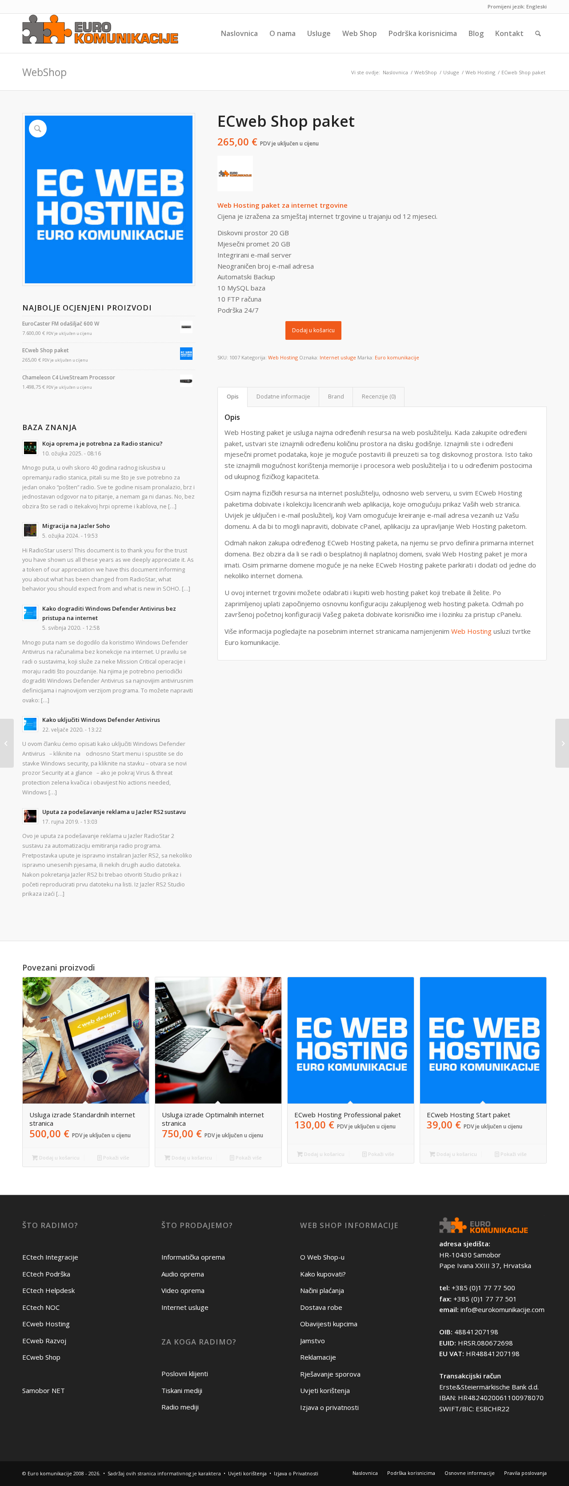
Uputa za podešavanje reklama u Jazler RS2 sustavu (114, 812)
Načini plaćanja (322, 1290)
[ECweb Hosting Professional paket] (7, 743)
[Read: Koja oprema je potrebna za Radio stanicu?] (30, 448)
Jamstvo (312, 1340)
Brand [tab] (336, 396)
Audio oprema (182, 1273)
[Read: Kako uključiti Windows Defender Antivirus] (30, 724)
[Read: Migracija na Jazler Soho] (30, 530)
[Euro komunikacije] (100, 33)
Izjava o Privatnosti (296, 1473)
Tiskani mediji (181, 1390)
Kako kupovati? (323, 1273)
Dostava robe (321, 1307)
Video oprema (182, 1290)
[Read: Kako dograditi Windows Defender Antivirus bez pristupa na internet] (30, 613)
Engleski (536, 6)
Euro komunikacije (397, 357)
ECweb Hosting (46, 1323)
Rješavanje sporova (330, 1373)
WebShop (44, 72)
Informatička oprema (193, 1256)
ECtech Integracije (50, 1256)
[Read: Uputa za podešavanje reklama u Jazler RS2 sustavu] (30, 816)
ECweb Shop (41, 1357)
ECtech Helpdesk (48, 1290)
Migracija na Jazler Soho (76, 526)
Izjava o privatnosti (329, 1407)
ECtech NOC (41, 1307)
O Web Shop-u (322, 1256)
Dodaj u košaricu (313, 330)
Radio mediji (180, 1406)
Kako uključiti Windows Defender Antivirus (101, 720)
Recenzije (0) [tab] (379, 396)
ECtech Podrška (46, 1273)
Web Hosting (283, 357)
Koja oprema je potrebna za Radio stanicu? (102, 443)
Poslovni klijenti (184, 1373)
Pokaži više (115, 1157)
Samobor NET (43, 1390)
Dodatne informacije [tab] (283, 396)
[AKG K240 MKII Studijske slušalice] (562, 743)
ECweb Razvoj (44, 1340)
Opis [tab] (233, 396)
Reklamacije (318, 1357)
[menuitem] (239, 33)
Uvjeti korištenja (325, 1390)
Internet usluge (338, 357)
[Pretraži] (538, 33)
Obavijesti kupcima (328, 1323)
